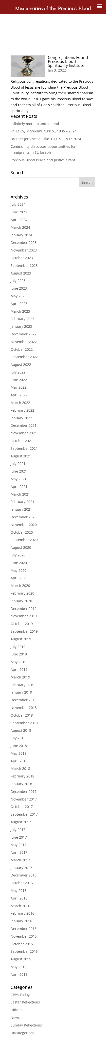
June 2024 (19, 212)
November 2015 (24, 936)
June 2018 (19, 745)
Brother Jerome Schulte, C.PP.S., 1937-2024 (46, 138)
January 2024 (21, 235)
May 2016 (18, 890)
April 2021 (19, 486)
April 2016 (19, 898)
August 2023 (21, 273)
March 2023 (20, 311)
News (15, 1017)
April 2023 (19, 303)
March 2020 (20, 585)
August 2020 (21, 547)
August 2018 (21, 730)
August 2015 (21, 959)
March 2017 (20, 860)
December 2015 (23, 928)
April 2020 (19, 577)
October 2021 (22, 440)
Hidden (17, 1009)
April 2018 (19, 761)
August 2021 (21, 456)
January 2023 (21, 326)
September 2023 (24, 265)
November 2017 (24, 799)
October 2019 (22, 623)
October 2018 (22, 715)
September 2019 (24, 631)
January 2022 (21, 418)
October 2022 (22, 349)
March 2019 (20, 677)
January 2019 (21, 692)
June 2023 (19, 288)
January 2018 (21, 783)
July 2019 (18, 646)
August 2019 (21, 639)
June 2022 (19, 379)
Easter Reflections (25, 1002)
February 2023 (22, 318)
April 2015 (19, 974)
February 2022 (22, 410)
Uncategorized (23, 1032)
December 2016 (23, 875)
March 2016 (20, 905)
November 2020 (24, 524)
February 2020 (22, 593)
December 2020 (23, 517)
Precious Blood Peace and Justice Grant (43, 160)
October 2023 (22, 257)
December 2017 (23, 791)
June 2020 (19, 562)
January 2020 (21, 601)
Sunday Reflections (26, 1025)
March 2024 (20, 227)
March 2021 (20, 494)
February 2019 (22, 684)
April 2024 (19, 219)
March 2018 (20, 768)
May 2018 (18, 753)
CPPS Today (20, 994)
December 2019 (23, 608)
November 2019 (24, 616)
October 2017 (22, 806)
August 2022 (21, 364)
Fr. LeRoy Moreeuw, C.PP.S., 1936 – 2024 (43, 131)
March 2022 (20, 402)
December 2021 (23, 425)
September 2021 (24, 448)
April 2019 (19, 669)
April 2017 (19, 852)
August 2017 (21, 822)
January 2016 (21, 921)
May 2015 (18, 966)
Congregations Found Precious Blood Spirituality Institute (68, 61)
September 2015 (24, 951)
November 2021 (24, 433)
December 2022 (23, 334)
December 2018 (23, 700)
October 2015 (22, 944)
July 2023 (18, 280)
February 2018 (22, 776)
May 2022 (18, 387)
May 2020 (18, 570)
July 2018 (18, 738)
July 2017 (18, 829)
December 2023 (23, 242)
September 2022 (24, 356)
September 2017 (24, 814)
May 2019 (18, 661)
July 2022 (18, 372)
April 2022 (19, 395)
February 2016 (22, 913)
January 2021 (21, 509)
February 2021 (22, 501)
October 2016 (22, 882)
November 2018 (24, 707)
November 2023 (24, 250)
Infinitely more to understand (35, 123)
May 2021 (18, 478)
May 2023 (18, 296)
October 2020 (22, 532)
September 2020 (24, 539)
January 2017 (21, 867)
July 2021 (18, 463)
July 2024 (18, 204)
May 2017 (18, 844)
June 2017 (19, 837)
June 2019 (19, 654)
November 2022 (24, 341)
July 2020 (18, 555)
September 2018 (24, 723)
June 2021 (19, 471)
